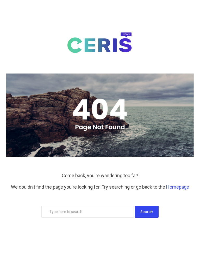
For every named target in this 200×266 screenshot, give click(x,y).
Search (146, 211)
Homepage (177, 187)
